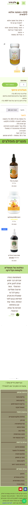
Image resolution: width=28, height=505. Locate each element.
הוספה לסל (10, 84)
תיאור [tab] (22, 110)
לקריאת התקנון (7, 503)
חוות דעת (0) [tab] (12, 110)
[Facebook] (25, 489)
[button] (24, 3)
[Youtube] (20, 489)
